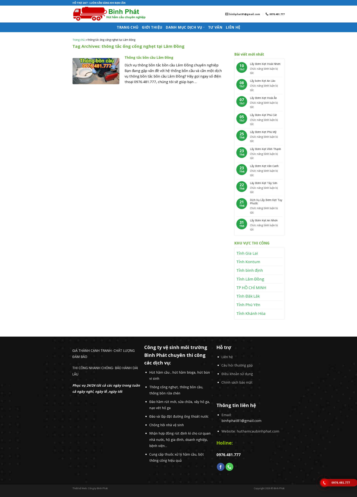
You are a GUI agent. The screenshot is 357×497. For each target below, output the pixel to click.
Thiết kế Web (80, 488)
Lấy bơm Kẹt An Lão (262, 80)
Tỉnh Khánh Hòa (251, 313)
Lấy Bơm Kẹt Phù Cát (263, 115)
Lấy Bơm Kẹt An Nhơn (264, 220)
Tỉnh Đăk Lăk (248, 296)
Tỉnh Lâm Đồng (250, 279)
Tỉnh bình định (249, 270)
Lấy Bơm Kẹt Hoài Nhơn (265, 63)
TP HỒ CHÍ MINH (251, 287)
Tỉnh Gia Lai (247, 253)
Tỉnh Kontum (248, 261)
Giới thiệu (152, 27)
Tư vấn (215, 27)
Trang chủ (127, 27)
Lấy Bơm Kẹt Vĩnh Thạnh (265, 149)
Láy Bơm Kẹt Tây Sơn (263, 183)
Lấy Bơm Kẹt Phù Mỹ (263, 131)
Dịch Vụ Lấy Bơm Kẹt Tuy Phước (266, 201)
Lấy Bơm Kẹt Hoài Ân (263, 97)
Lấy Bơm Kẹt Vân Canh (264, 165)
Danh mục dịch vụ (184, 27)
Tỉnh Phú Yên (248, 304)
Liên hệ (233, 27)
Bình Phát (279, 488)
